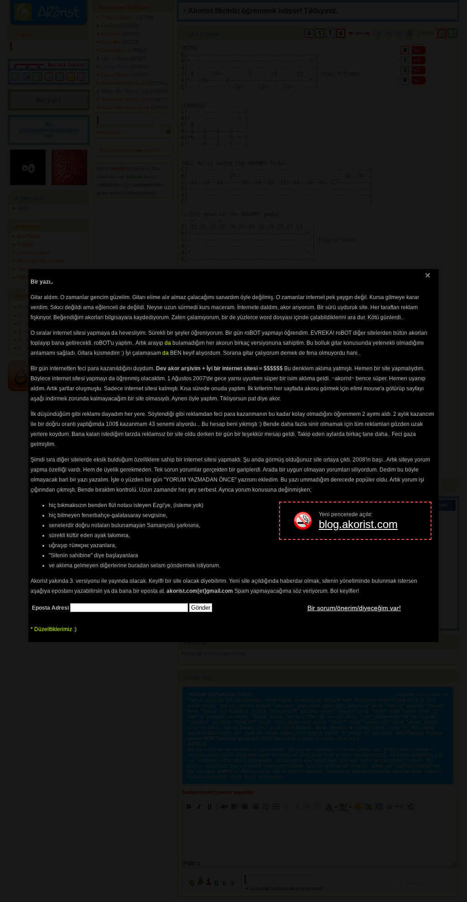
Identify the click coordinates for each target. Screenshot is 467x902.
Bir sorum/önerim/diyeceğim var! (354, 608)
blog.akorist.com (358, 524)
